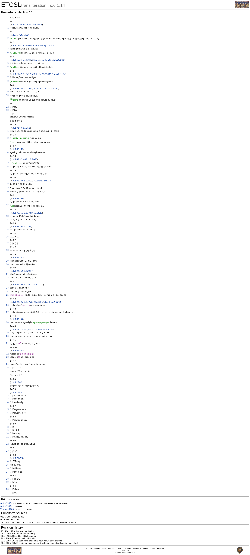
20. (7, 264)
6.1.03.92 (17, 159)
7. (8, 77)
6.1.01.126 (18, 302)
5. (8, 63)
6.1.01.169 (18, 351)
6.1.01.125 (18, 285)
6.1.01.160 (18, 258)
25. (7, 295)
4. (8, 52)
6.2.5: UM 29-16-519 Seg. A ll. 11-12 (48, 74)
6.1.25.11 (28, 181)
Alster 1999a (6, 506)
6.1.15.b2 (17, 74)
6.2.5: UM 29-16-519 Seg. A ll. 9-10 (48, 60)
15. (7, 230)
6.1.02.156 (18, 226)
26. (7, 305)
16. (7, 237)
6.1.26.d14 (18, 458)
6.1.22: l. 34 (38, 302)
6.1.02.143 (18, 149)
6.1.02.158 (18, 213)
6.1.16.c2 (27, 60)
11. (7, 99)
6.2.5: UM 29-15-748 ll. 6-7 (40, 329)
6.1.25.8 (27, 226)
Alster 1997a (6, 503)
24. (7, 291)
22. (7, 278)
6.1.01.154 (18, 319)
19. (7, 261)
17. (7, 243)
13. (7, 110)
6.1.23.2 (39, 285)
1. (8, 28)
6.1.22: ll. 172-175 (41, 88)
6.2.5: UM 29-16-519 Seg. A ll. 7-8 (38, 46)
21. (7, 274)
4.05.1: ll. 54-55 (30, 159)
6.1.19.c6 (28, 302)
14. (7, 114)
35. (7, 368)
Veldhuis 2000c (7, 509)
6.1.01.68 (17, 128)
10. (7, 95)
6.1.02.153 (18, 198)
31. (7, 343)
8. (8, 81)
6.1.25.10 (38, 213)
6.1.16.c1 (17, 46)
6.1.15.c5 (17, 392)
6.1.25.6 (26, 128)
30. (7, 336)
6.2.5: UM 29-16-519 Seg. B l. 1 (27, 25)
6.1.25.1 (54, 88)
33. (7, 357)
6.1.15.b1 (17, 60)
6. (8, 67)
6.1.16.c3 (27, 74)
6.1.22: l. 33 (29, 285)
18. (7, 250)
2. (8, 38)
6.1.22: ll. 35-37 (20, 329)
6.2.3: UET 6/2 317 (42, 181)
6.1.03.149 (18, 88)
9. (8, 92)
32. (7, 354)
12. (7, 107)
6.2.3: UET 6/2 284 (54, 302)
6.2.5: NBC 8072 (21, 35)
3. (8, 49)
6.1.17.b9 (28, 213)
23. (7, 288)
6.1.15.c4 (17, 382)
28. (7, 322)
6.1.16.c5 (28, 88)
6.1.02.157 (18, 181)
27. (7, 312)
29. (7, 332)
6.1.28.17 (28, 271)
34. (7, 364)
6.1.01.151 (18, 271)
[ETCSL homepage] (242, 7)
